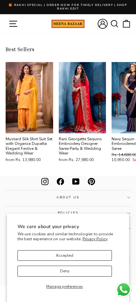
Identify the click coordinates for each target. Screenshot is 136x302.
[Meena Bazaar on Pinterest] (91, 181)
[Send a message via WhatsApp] (124, 290)
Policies (68, 213)
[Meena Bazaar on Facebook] (60, 181)
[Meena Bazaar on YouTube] (76, 181)
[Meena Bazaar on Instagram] (45, 181)
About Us (68, 197)
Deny (64, 271)
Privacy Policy (95, 239)
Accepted (64, 255)
